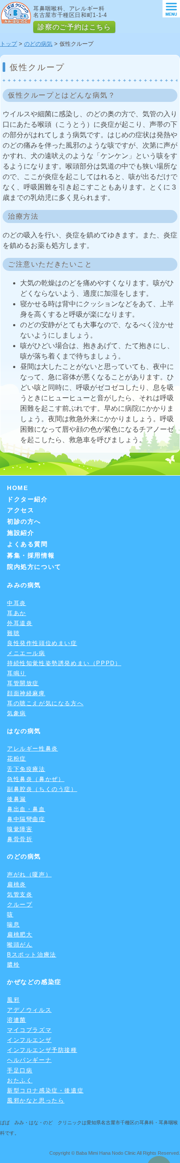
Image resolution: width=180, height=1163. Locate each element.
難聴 (13, 633)
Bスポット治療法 (31, 954)
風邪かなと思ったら (35, 1100)
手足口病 (19, 1070)
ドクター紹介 (27, 499)
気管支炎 (19, 894)
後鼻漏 (16, 799)
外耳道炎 (19, 623)
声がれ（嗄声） (29, 874)
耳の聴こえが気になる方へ (45, 703)
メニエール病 (26, 653)
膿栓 (13, 964)
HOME (17, 487)
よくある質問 (27, 544)
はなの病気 (24, 730)
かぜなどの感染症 (34, 981)
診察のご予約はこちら (74, 26)
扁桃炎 (16, 884)
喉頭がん (19, 944)
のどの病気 (38, 44)
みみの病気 (24, 585)
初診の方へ (24, 521)
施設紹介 (20, 532)
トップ (8, 44)
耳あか (16, 613)
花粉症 (16, 758)
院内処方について (34, 566)
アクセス (20, 510)
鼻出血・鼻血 (26, 809)
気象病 (16, 713)
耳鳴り (16, 673)
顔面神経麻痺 (26, 693)
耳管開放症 (23, 683)
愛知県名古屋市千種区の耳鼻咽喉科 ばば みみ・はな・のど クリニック (16, 13)
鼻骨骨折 (19, 839)
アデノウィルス (29, 1010)
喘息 (13, 924)
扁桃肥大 (19, 934)
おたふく (19, 1080)
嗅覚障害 (19, 829)
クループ (19, 904)
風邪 (13, 1000)
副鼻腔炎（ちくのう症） (42, 789)
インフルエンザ (29, 1040)
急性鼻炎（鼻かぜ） (35, 779)
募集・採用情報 (31, 555)
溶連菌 (16, 1020)
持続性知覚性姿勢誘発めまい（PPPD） (64, 663)
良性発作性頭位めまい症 (42, 643)
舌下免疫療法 (26, 769)
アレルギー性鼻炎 (32, 748)
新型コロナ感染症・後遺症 (45, 1090)
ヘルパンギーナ (29, 1060)
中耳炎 (16, 603)
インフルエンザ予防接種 (42, 1050)
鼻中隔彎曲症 (26, 819)
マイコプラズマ (29, 1030)
